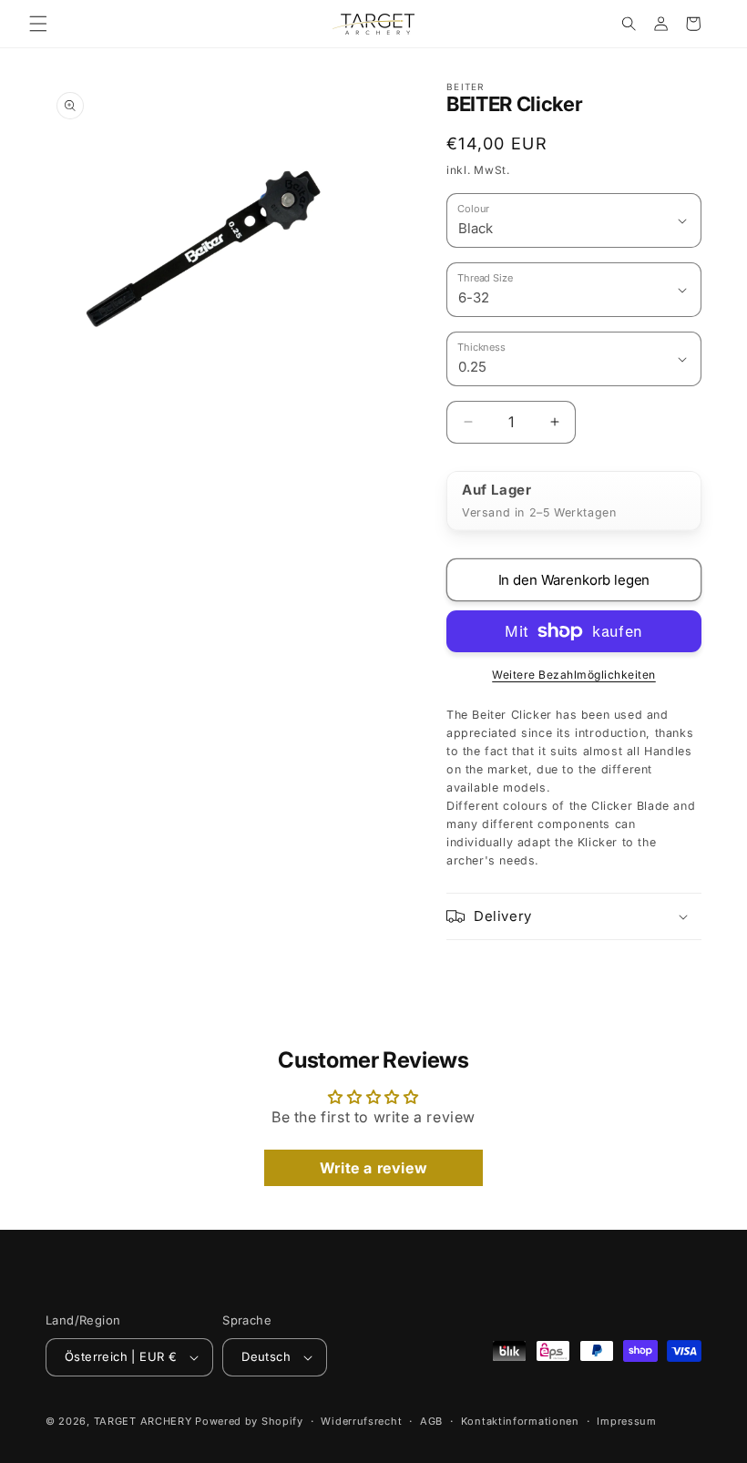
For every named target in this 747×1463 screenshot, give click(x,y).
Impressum (626, 1421)
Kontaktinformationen (520, 1421)
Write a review (373, 1168)
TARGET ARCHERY (143, 1421)
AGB (431, 1421)
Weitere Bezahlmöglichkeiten (574, 674)
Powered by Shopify (249, 1421)
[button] (38, 24)
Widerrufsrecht (361, 1421)
